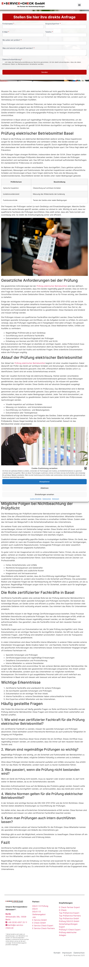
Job (34, 917)
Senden (44, 72)
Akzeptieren (44, 482)
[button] (85, 468)
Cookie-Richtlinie (35, 499)
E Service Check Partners (43, 928)
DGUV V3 (36, 911)
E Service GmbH (39, 920)
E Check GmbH (39, 923)
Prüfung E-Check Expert (69, 929)
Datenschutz (47, 499)
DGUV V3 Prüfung (40, 906)
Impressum (55, 499)
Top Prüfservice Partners (70, 915)
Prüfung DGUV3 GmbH (69, 921)
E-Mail (5, 32)
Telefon (49, 32)
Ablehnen (45, 488)
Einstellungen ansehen (44, 494)
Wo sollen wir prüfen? (12, 40)
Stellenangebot (39, 914)
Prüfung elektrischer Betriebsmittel (52, 286)
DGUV (35, 909)
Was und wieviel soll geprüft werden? (18, 48)
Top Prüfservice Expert (69, 913)
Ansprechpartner (53, 24)
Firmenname (8, 24)
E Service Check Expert (43, 925)
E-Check (63, 910)
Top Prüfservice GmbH (69, 918)
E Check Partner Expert (69, 907)
